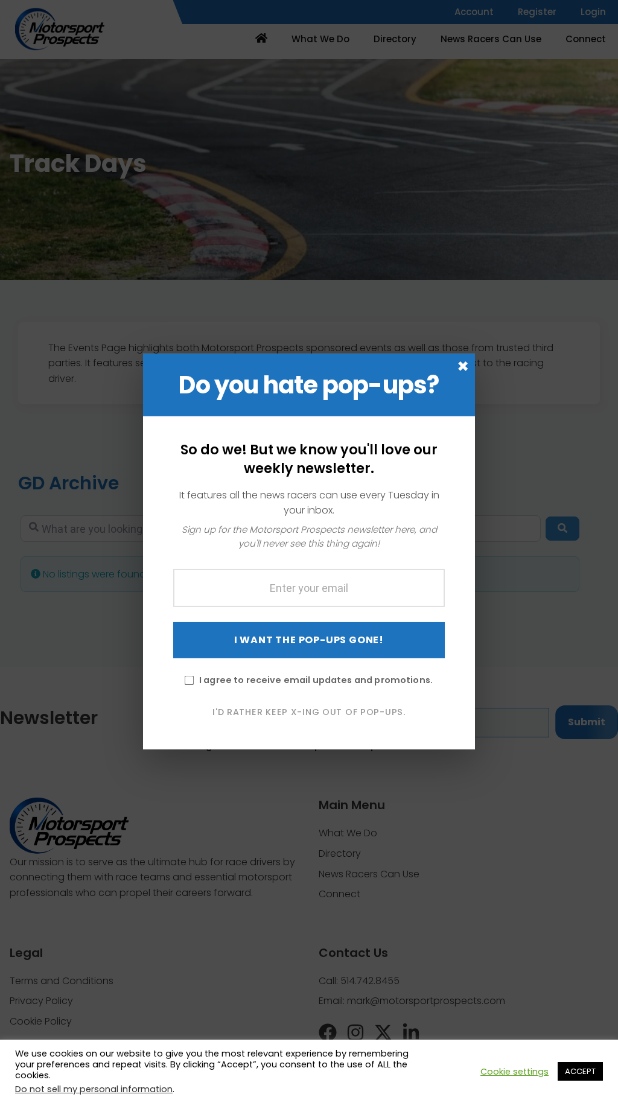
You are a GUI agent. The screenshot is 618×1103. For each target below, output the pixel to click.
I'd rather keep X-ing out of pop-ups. (309, 711)
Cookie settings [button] (514, 1071)
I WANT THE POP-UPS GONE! (309, 639)
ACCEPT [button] (580, 1071)
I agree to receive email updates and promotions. (316, 679)
